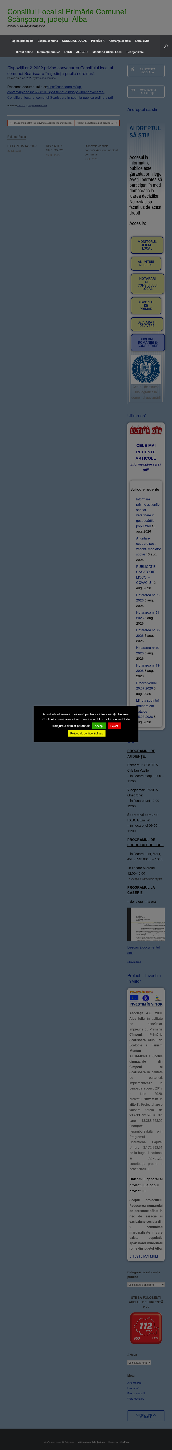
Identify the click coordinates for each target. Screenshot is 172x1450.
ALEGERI (82, 52)
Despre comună (48, 41)
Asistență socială (120, 41)
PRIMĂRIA (97, 41)
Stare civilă (142, 41)
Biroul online (24, 52)
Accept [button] (99, 726)
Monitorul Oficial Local (107, 52)
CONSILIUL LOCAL (74, 41)
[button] (166, 46)
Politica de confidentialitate (86, 733)
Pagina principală (21, 41)
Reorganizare (135, 52)
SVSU (68, 52)
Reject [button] (114, 726)
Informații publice (48, 52)
